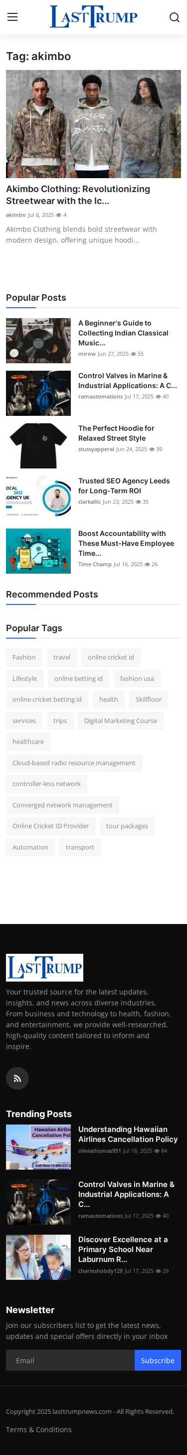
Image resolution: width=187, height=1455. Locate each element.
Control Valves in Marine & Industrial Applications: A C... (127, 380)
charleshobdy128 (100, 1270)
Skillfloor (149, 699)
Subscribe (158, 1360)
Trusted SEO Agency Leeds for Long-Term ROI (124, 485)
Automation (30, 847)
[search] (174, 17)
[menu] (12, 17)
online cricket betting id (47, 699)
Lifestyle (24, 678)
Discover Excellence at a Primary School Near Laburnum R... (123, 1249)
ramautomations (100, 396)
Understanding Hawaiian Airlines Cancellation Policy (128, 1134)
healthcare (28, 741)
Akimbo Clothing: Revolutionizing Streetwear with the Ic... (78, 195)
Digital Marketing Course (120, 720)
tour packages (127, 825)
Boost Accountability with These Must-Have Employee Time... (126, 543)
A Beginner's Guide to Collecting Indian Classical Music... (123, 333)
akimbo (16, 214)
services (24, 720)
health (108, 699)
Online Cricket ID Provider (50, 825)
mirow (87, 353)
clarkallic (89, 501)
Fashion (24, 657)
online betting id (78, 678)
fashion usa (137, 678)
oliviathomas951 (99, 1150)
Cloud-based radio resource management (74, 762)
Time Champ (95, 564)
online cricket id (111, 657)
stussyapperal (96, 449)
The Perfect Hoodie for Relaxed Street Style (116, 433)
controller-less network (46, 783)
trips (60, 720)
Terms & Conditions (39, 1429)
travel (61, 657)
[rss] (17, 1078)
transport (80, 847)
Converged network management (62, 804)
